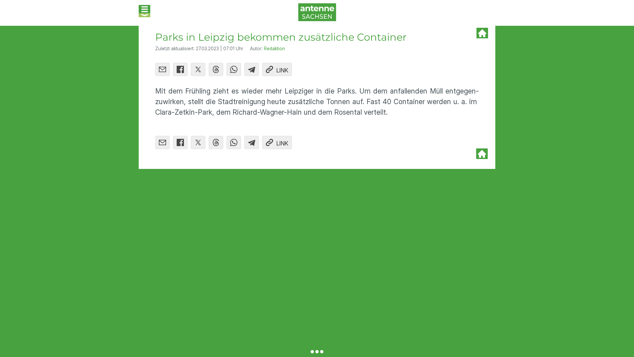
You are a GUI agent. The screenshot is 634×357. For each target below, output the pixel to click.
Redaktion (274, 48)
